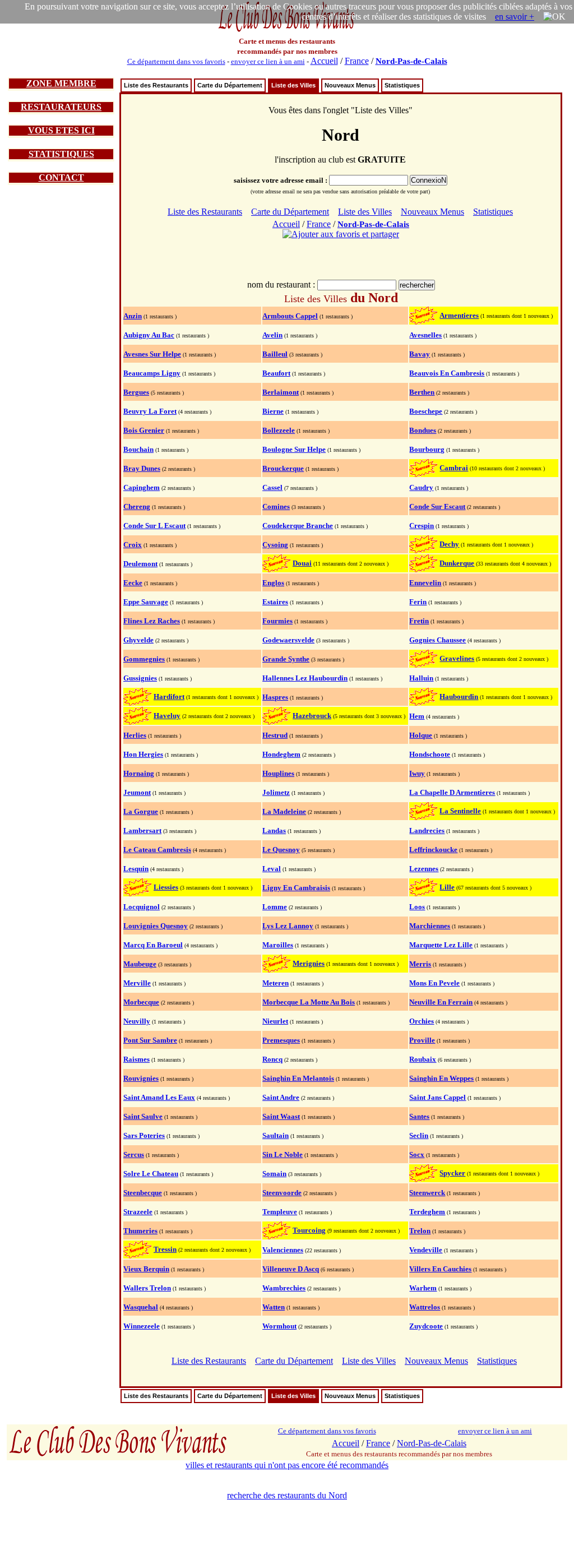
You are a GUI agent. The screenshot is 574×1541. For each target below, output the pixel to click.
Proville (422, 1040)
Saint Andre (280, 1097)
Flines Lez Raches (151, 621)
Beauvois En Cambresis (446, 373)
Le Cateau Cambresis (157, 849)
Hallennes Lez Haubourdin (305, 678)
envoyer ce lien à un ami (268, 61)
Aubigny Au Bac (148, 335)
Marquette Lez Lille (441, 945)
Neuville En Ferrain (441, 1002)
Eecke (132, 583)
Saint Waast (281, 1116)
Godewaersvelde (288, 640)
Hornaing (138, 773)
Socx (416, 1154)
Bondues (422, 430)
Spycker (452, 1173)
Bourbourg (427, 449)
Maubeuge (139, 964)
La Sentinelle (460, 811)
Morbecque (141, 1002)
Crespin (421, 525)
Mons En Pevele (434, 983)
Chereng (136, 506)
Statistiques (402, 85)
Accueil (324, 61)
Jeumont (137, 792)
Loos (417, 907)
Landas (274, 830)
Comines (276, 506)
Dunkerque (456, 563)
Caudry (421, 487)
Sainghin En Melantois (298, 1078)
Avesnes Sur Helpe (152, 354)
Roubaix (422, 1059)
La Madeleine (284, 811)
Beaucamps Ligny (151, 373)
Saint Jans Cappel (437, 1097)
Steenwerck (427, 1192)
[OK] (554, 17)
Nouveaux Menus (350, 85)
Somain (274, 1173)
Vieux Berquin (146, 1269)
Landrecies (427, 830)
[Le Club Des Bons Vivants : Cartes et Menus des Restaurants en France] (287, 30)
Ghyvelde (138, 640)
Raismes (136, 1059)
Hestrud (275, 735)
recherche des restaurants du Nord (287, 1495)
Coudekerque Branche (297, 525)
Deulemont (140, 563)
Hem (416, 716)
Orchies (421, 1021)
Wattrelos (424, 1307)
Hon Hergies (143, 754)
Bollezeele (278, 430)
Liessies (166, 887)
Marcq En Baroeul (153, 945)
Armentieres (459, 315)
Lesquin (136, 868)
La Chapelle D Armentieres (452, 792)
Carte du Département (229, 85)
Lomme (274, 907)
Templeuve (279, 1211)
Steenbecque (142, 1192)
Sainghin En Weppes (441, 1078)
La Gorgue (140, 811)
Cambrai (453, 468)
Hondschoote (429, 754)
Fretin (419, 621)
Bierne (273, 411)
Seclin (418, 1135)
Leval (271, 868)
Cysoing (275, 544)
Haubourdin (458, 696)
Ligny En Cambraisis (296, 887)
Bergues (136, 392)
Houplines (278, 773)
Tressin (165, 1249)
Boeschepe (425, 411)
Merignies (309, 963)
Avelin (272, 335)
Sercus (133, 1154)
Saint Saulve (143, 1116)
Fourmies (277, 621)
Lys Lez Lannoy (287, 926)
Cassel (272, 487)
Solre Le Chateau (150, 1173)
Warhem (423, 1288)
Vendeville (425, 1250)
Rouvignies (141, 1078)
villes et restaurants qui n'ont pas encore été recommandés (287, 1465)
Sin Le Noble (282, 1154)
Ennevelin (425, 583)
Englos (273, 583)
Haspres (275, 697)
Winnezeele (141, 1326)
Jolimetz (276, 792)
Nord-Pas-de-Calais (411, 61)
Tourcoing (309, 1230)
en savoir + (514, 16)
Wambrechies (283, 1288)
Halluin (421, 678)
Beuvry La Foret (150, 411)
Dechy (449, 544)
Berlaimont (280, 392)
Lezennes (423, 868)
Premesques (281, 1040)
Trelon (419, 1231)
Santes (419, 1116)
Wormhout (279, 1326)
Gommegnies (144, 659)
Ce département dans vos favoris (176, 61)
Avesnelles (425, 335)
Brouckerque (283, 468)
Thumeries (140, 1231)
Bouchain (138, 449)
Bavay (419, 354)
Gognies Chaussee (437, 640)
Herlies (134, 735)
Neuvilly (136, 1021)
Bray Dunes (141, 468)
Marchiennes (429, 926)
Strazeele (137, 1211)
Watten (273, 1307)
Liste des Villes (293, 85)
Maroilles (277, 945)
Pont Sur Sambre (150, 1040)
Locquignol (141, 907)
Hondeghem (281, 754)
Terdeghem (427, 1211)
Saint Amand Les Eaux (159, 1097)
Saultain (275, 1135)
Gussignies (140, 678)
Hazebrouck (312, 715)
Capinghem (141, 487)
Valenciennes (282, 1250)
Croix (132, 544)
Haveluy (167, 715)
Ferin (418, 602)
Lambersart (142, 830)
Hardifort (169, 696)
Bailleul (275, 354)
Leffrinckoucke (433, 849)
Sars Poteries (144, 1135)
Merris (420, 964)
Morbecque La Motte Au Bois (308, 1002)
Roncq (272, 1059)
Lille (447, 887)
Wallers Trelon (147, 1288)
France (357, 61)
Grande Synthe (285, 659)
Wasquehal (140, 1307)
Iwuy (417, 773)
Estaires (275, 602)
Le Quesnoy (281, 849)
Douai (302, 563)
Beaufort (276, 373)
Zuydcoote (426, 1326)
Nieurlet (275, 1021)
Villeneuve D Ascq (290, 1269)
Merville (137, 983)
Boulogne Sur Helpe (294, 449)
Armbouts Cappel (290, 316)
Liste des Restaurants (156, 85)
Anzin (132, 316)
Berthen (421, 392)
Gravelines (456, 658)
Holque (420, 735)
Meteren (275, 983)
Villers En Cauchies (440, 1269)
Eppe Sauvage (145, 602)
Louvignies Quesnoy (155, 926)
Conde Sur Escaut (437, 506)
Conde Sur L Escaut (154, 525)
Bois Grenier (143, 430)
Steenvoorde (282, 1192)
